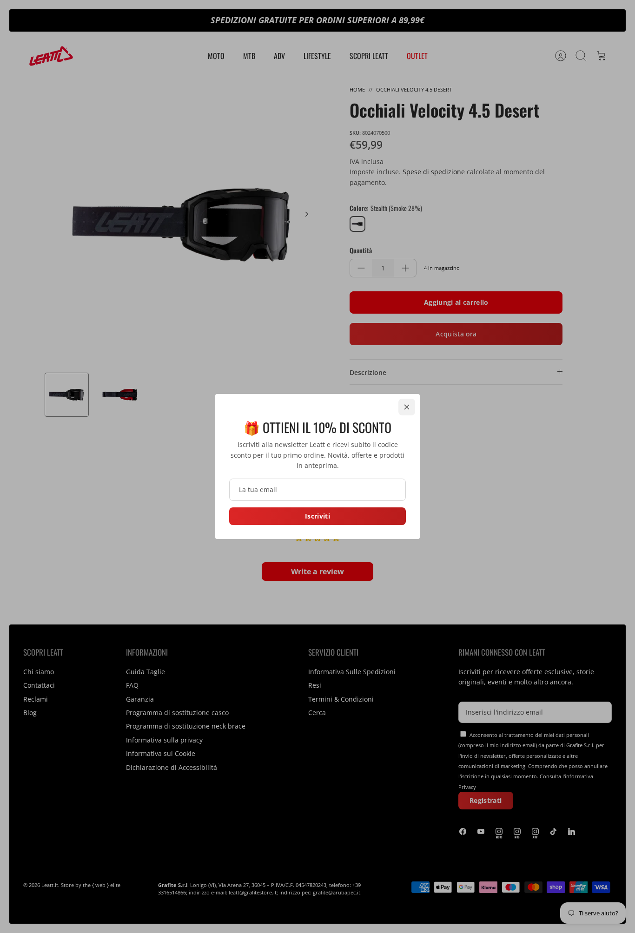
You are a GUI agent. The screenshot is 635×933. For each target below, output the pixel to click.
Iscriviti (317, 516)
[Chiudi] (406, 407)
